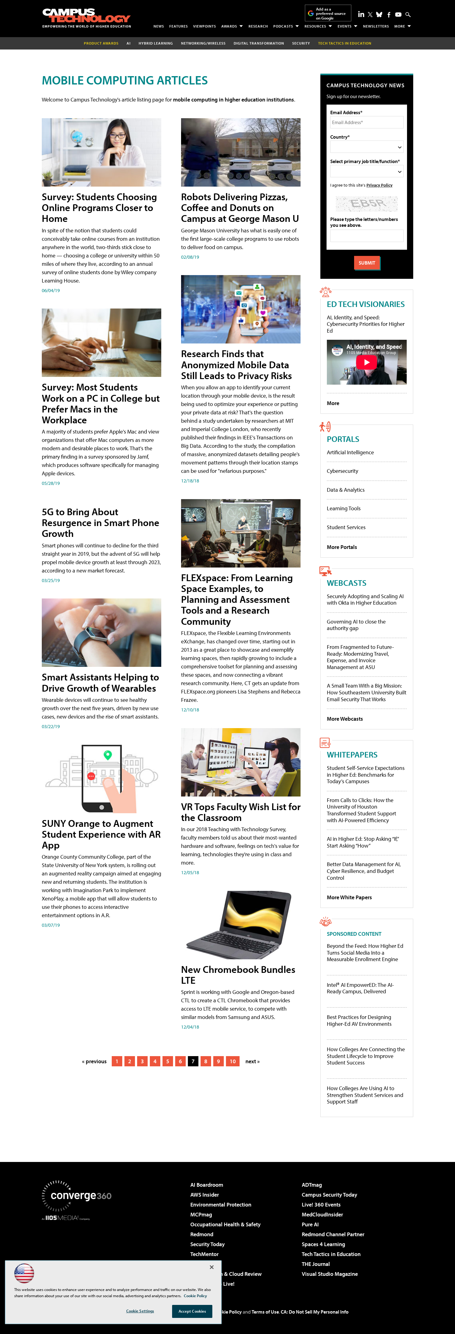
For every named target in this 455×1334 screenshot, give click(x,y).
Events (345, 26)
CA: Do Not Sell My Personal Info (315, 1312)
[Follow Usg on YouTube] (398, 14)
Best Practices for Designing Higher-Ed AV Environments (359, 1020)
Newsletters (376, 26)
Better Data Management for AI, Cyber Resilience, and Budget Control (364, 871)
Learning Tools (344, 508)
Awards (229, 26)
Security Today (207, 1244)
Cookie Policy (228, 1312)
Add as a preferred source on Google (331, 13)
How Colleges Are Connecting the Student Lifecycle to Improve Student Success (366, 1056)
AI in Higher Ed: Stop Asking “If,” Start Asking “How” (362, 842)
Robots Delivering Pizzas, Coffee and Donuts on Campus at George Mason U (240, 207)
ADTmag (312, 1184)
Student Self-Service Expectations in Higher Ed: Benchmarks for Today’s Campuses (366, 774)
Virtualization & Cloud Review (226, 1273)
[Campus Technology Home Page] (87, 18)
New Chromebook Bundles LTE (238, 974)
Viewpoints (204, 26)
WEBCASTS (346, 582)
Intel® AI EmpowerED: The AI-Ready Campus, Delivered (360, 988)
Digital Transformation (259, 43)
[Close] (212, 1267)
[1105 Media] (79, 1252)
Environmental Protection (220, 1204)
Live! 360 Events (321, 1204)
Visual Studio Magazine (330, 1273)
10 (233, 1061)
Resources (315, 26)
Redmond (201, 1234)
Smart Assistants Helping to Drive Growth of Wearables (100, 682)
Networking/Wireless (203, 43)
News (159, 26)
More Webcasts (345, 718)
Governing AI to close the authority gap (356, 625)
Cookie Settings (140, 1310)
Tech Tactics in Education (331, 1254)
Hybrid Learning (156, 43)
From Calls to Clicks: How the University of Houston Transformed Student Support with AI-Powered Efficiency (361, 810)
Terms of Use (265, 1312)
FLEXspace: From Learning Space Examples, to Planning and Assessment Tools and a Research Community (237, 599)
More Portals (342, 546)
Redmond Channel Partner (333, 1234)
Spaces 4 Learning (323, 1244)
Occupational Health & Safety (225, 1224)
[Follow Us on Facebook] (389, 15)
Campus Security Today (329, 1194)
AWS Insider (204, 1194)
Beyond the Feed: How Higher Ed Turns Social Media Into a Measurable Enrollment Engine (365, 953)
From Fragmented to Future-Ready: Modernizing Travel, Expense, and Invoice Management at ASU (360, 657)
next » (252, 1061)
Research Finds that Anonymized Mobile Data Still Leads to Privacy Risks (236, 364)
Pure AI (310, 1224)
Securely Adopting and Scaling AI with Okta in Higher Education (365, 600)
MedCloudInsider (322, 1214)
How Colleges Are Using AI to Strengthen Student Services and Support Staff (365, 1095)
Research (258, 26)
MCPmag (201, 1214)
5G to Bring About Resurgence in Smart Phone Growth (100, 522)
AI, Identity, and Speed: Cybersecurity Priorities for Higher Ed (366, 324)
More (399, 26)
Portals (343, 438)
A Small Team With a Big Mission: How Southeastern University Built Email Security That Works (366, 692)
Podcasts (283, 26)
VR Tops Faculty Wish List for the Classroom (241, 811)
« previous (94, 1061)
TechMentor (204, 1254)
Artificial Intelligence (350, 452)
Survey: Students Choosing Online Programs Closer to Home (99, 207)
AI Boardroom (206, 1184)
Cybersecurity (342, 470)
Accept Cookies (192, 1311)
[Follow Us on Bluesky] (379, 14)
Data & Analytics (346, 489)
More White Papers (349, 897)
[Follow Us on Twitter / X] (370, 14)
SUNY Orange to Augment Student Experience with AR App (101, 834)
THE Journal (316, 1263)
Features (178, 26)
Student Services (346, 527)
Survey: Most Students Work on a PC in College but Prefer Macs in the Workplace (101, 403)
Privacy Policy (379, 185)
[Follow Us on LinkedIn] (361, 14)
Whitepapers (352, 754)
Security (301, 43)
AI (129, 43)
